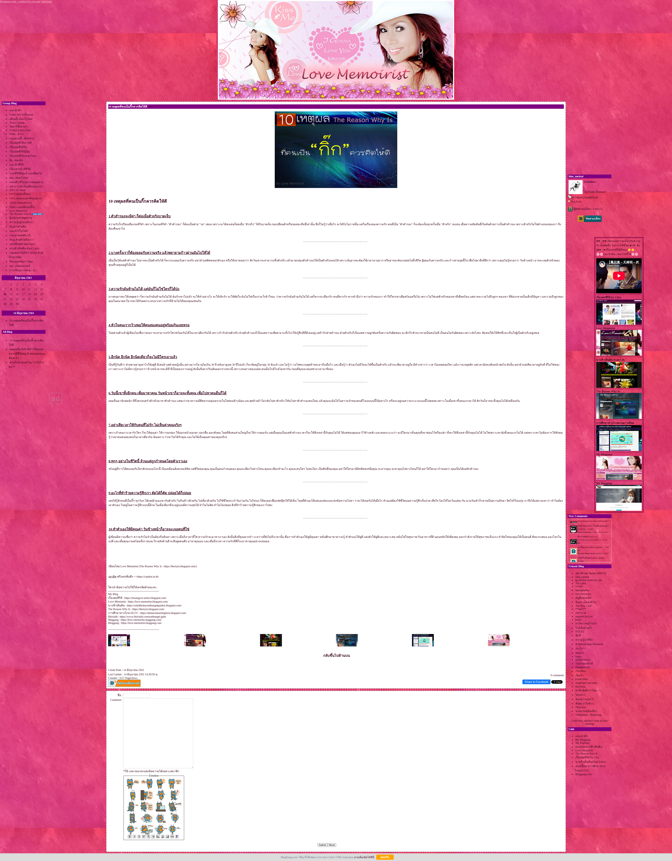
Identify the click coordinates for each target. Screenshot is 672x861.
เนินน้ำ (579, 675)
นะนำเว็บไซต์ (18, 230)
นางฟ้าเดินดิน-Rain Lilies (24, 248)
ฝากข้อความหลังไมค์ (585, 197)
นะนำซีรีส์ (16, 164)
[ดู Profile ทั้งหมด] (595, 191)
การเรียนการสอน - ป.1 (23, 270)
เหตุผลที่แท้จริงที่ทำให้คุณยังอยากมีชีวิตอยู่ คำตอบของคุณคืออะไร (27, 354)
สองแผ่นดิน (582, 590)
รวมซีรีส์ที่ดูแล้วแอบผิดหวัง (25, 173)
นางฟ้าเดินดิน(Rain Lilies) (590, 761)
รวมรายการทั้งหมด (21, 114)
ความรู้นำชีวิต (584, 639)
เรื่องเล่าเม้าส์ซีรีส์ (20, 169)
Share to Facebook (536, 681)
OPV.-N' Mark (17, 190)
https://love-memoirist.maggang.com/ (141, 619)
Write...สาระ (16, 134)
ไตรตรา (580, 694)
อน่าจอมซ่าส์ (584, 663)
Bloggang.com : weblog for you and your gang (26, 1)
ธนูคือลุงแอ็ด (583, 597)
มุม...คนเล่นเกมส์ (19, 265)
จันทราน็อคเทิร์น (585, 602)
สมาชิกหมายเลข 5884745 (590, 573)
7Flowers (580, 707)
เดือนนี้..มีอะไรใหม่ (21, 119)
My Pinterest (582, 742)
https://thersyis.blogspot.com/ (180, 566)
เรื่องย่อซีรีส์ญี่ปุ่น (19, 151)
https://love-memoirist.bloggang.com (141, 622)
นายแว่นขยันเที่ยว (586, 711)
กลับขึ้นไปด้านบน (336, 655)
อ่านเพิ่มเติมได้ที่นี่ (364, 857)
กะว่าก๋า (580, 648)
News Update (17, 122)
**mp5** (580, 608)
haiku (578, 619)
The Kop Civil (583, 605)
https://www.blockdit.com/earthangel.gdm (143, 616)
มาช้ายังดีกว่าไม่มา (587, 690)
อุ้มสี (578, 635)
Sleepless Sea (582, 667)
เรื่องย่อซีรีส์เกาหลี (20, 142)
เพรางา (580, 612)
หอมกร (579, 652)
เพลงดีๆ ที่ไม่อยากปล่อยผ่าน (26, 182)
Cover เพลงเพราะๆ (20, 202)
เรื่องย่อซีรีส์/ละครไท (22, 155)
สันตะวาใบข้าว (584, 703)
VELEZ (579, 631)
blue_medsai (582, 576)
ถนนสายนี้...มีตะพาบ (21, 138)
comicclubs (581, 679)
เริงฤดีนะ (580, 671)
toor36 (579, 586)
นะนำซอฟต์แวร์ (19, 235)
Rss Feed (576, 201)
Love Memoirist (18, 210)
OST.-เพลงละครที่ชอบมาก (25, 198)
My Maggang (582, 739)
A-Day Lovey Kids (20, 130)
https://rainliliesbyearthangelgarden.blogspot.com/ (154, 605)
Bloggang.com (583, 774)
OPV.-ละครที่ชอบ (20, 194)
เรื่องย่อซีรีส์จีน (18, 147)
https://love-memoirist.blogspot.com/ (148, 601)
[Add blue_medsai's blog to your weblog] (590, 722)
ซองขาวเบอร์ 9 (584, 699)
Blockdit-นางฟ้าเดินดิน (588, 746)
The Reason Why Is (20, 213)
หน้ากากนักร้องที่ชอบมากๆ (26, 186)
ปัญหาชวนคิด (17, 226)
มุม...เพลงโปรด (18, 177)
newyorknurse (583, 593)
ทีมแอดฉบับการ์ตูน (21, 261)
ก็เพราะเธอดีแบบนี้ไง (22, 207)
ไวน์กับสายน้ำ (583, 627)
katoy (578, 656)
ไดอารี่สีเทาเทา (18, 126)
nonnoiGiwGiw (584, 616)
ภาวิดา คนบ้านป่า (586, 623)
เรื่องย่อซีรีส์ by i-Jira (587, 757)
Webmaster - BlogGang (588, 714)
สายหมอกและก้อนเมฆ (589, 644)
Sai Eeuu (580, 686)
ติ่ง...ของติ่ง (16, 160)
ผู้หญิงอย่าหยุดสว (20, 217)
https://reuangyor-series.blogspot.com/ (145, 597)
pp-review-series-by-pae (588, 580)
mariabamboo (582, 659)
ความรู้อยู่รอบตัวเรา (21, 222)
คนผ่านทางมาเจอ (586, 682)
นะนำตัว (15, 110)
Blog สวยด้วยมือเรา (21, 239)
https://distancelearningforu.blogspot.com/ (163, 612)
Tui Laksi (580, 583)
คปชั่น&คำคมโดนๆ (22, 244)
